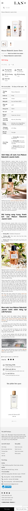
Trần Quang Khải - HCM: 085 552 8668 (13, 481)
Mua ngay (7, 509)
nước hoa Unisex (20, 269)
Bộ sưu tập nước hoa (6, 449)
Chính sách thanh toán (7, 497)
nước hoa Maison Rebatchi (17, 200)
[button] (23, 29)
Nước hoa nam (18, 447)
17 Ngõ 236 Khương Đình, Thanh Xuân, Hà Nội (12, 465)
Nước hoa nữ (18, 449)
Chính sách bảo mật (6, 495)
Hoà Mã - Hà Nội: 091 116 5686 (11, 479)
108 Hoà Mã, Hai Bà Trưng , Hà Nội (9, 469)
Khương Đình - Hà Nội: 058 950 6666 (12, 476)
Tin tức (3, 453)
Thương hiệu (4, 451)
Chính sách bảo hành (6, 499)
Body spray (17, 453)
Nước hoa (10, 53)
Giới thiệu (3, 447)
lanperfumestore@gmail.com (11, 484)
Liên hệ (3, 455)
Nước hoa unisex (18, 53)
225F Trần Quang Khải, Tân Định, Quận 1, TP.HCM (13, 474)
